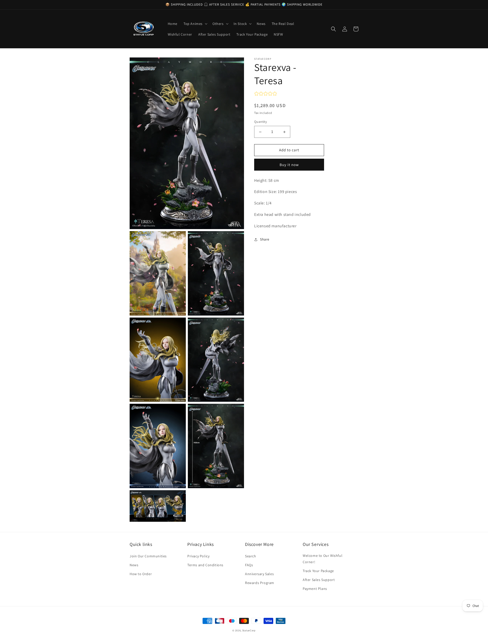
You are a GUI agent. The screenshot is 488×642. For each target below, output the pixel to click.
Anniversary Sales (259, 574)
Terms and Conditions (205, 565)
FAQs (249, 565)
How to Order (141, 574)
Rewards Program (259, 582)
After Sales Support (319, 579)
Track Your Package (318, 571)
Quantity (260, 122)
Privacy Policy (198, 556)
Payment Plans (315, 588)
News (134, 565)
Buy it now (289, 164)
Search (250, 556)
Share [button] (264, 239)
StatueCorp (249, 630)
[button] (194, 23)
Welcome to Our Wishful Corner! (322, 558)
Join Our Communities (148, 556)
